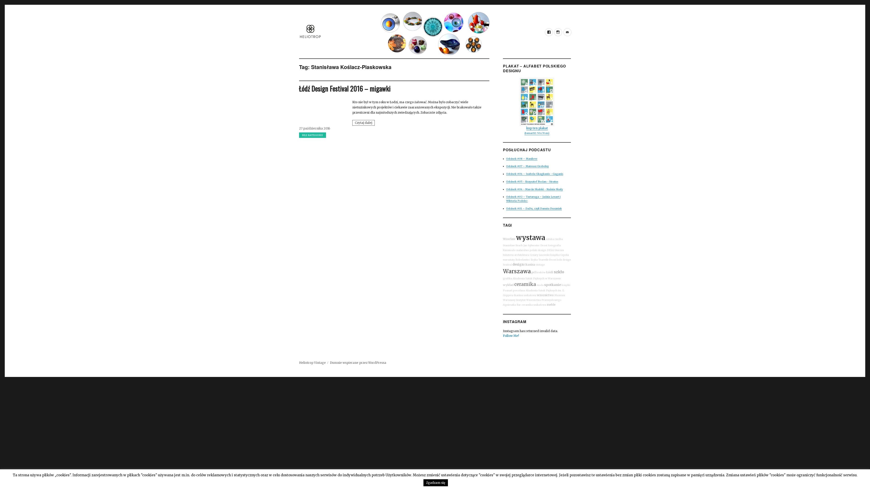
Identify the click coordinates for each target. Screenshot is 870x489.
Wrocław (509, 239)
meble (551, 304)
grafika (507, 278)
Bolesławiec (522, 259)
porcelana (519, 290)
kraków (541, 272)
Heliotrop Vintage (312, 363)
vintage (540, 264)
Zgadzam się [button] (435, 483)
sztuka (550, 239)
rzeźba (559, 239)
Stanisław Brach (513, 245)
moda (540, 285)
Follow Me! (511, 336)
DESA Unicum (555, 250)
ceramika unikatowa (534, 304)
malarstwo (522, 250)
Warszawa (517, 271)
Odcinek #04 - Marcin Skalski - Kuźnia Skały (534, 189)
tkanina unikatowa (525, 295)
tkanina (529, 264)
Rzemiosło (509, 250)
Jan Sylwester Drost (535, 245)
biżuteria (508, 255)
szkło (559, 272)
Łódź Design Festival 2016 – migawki (345, 88)
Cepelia (564, 255)
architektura (521, 255)
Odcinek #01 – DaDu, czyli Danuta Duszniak (534, 208)
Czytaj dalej (365, 123)
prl (534, 272)
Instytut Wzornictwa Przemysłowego (538, 300)
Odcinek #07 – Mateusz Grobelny (527, 166)
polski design (538, 250)
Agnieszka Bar (512, 304)
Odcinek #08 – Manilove (521, 158)
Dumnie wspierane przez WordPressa (358, 363)
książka (555, 255)
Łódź (549, 272)
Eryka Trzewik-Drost (543, 259)
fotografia (554, 245)
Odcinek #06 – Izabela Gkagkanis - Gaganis (534, 173)
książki (566, 285)
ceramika (525, 284)
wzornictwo (545, 295)
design (518, 264)
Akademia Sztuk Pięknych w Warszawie (537, 278)
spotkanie (552, 285)
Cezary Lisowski (540, 255)
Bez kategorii (312, 135)
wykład (508, 285)
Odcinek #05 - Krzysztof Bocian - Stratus (532, 181)
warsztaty (509, 259)
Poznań (507, 290)
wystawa (530, 237)
